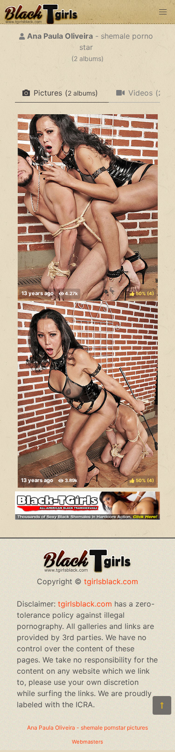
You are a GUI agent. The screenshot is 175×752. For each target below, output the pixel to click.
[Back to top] (162, 705)
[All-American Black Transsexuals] (87, 517)
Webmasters (87, 741)
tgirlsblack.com (111, 581)
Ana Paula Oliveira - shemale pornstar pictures (87, 727)
